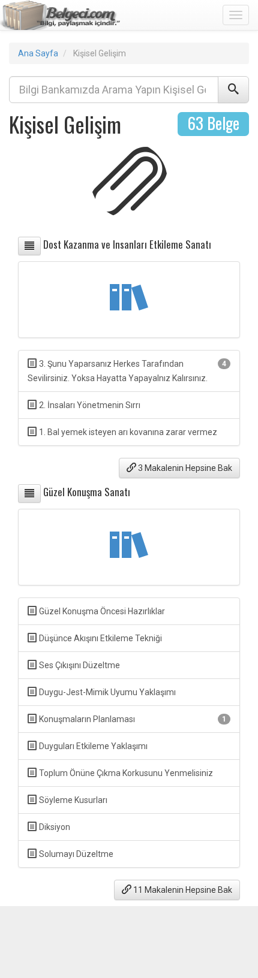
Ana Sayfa (38, 53)
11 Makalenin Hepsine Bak (181, 890)
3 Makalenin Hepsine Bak (184, 468)
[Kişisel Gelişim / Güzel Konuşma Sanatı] (29, 493)
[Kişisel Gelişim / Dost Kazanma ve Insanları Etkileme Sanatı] (29, 246)
